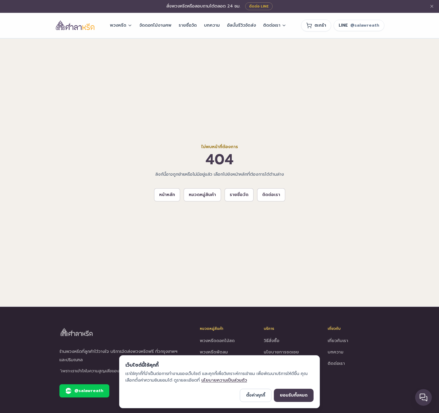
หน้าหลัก (167, 195)
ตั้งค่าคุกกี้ (255, 395)
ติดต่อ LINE (259, 6)
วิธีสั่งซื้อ (271, 341)
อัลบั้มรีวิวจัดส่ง (241, 25)
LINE (359, 25)
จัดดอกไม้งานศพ (155, 25)
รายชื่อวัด (188, 25)
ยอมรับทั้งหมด (294, 395)
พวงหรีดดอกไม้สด (217, 341)
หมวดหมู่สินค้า (202, 195)
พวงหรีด (118, 25)
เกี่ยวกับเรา (338, 341)
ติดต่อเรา (271, 25)
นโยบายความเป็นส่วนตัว (224, 380)
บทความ (212, 25)
